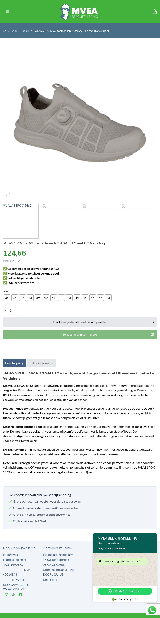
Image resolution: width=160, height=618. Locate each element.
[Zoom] (8, 195)
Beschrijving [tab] (14, 363)
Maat (6, 291)
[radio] (7, 298)
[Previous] (10, 122)
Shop (15, 30)
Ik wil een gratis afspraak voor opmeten (80, 322)
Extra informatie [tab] (41, 363)
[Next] (149, 122)
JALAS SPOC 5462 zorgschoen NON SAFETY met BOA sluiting (71, 30)
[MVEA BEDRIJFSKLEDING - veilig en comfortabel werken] (80, 11)
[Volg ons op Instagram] (6, 595)
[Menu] (7, 12)
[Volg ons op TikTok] (13, 595)
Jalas (26, 30)
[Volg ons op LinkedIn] (20, 595)
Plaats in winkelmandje (80, 335)
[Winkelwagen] (154, 11)
